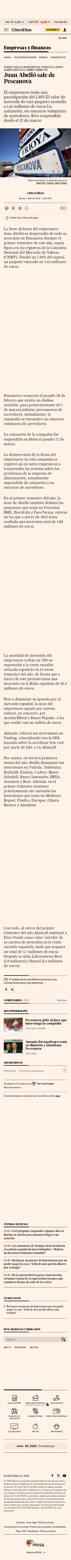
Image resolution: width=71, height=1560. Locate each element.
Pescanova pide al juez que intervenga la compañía (46, 1022)
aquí (58, 1095)
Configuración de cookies (16, 1527)
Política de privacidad (40, 1527)
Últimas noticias (16, 1224)
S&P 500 (33, 22)
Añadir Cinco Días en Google (24, 217)
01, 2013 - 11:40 (40, 198)
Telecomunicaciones (25, 57)
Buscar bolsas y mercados (22, 1329)
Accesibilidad (59, 1527)
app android (57, 1432)
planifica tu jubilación (14, 1417)
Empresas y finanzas (27, 47)
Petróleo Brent (62, 22)
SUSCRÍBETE (53, 29)
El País (62, 38)
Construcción (58, 57)
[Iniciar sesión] (64, 29)
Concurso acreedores (31, 1070)
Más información (12, 1087)
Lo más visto (12, 1298)
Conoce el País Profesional (35, 1446)
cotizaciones (14, 1432)
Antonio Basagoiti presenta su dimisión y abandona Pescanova (46, 1045)
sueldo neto (56, 1403)
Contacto (20, 1522)
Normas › (62, 1000)
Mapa (18, 1531)
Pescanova (10, 1070)
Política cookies (46, 1522)
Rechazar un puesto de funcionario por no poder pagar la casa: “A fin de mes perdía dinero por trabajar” (35, 1264)
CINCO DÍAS (35, 193)
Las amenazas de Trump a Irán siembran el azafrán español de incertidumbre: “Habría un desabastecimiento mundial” (34, 1249)
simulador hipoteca (35, 1403)
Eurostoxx (20, 1347)
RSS (24, 1531)
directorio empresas (56, 1416)
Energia (43, 57)
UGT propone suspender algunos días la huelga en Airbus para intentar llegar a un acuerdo (34, 1234)
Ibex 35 (9, 22)
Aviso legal (31, 1522)
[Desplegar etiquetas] (64, 1070)
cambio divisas (35, 1416)
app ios (35, 1432)
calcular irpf (14, 1403)
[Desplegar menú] (6, 29)
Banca (7, 57)
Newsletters (33, 1531)
